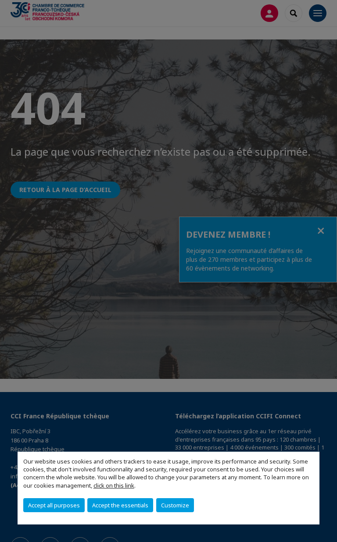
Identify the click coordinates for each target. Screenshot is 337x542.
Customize (175, 505)
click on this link (113, 485)
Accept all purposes (54, 505)
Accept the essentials (120, 505)
